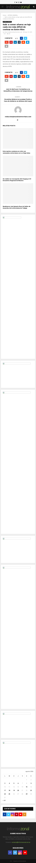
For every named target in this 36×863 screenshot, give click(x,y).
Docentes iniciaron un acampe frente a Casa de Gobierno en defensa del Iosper (18, 100)
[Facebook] (14, 2)
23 (31, 790)
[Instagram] (18, 2)
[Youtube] (21, 2)
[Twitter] (16, 2)
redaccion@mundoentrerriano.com (13, 32)
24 (5, 794)
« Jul (4, 800)
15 (26, 787)
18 (9, 790)
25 (9, 794)
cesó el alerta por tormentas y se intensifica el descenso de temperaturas (18, 90)
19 (14, 790)
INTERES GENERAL (7, 21)
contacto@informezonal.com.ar (21, 842)
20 (18, 790)
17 (5, 790)
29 (26, 794)
